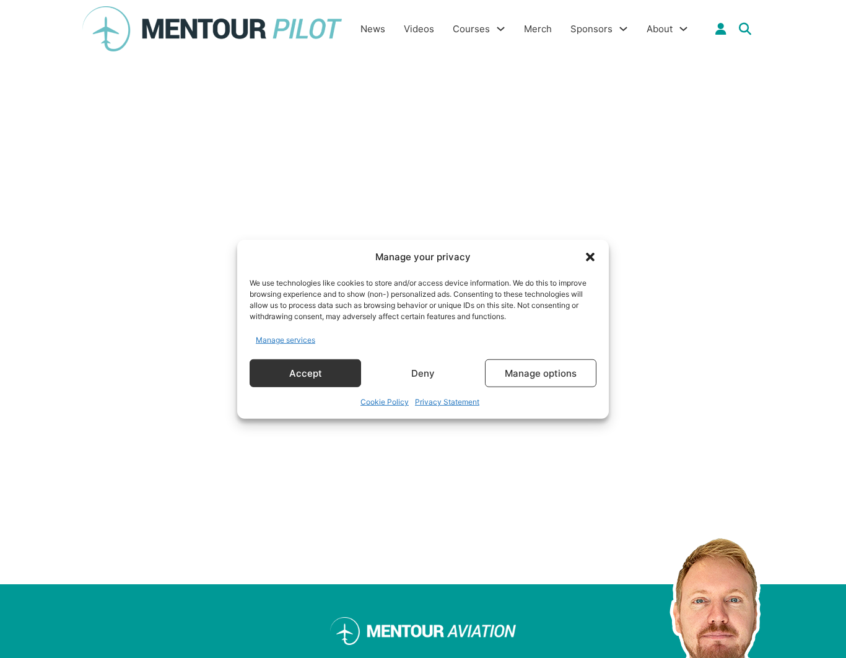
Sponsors (591, 29)
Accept (305, 373)
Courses (471, 29)
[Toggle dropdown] (720, 29)
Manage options (541, 373)
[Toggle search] (745, 29)
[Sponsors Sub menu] (623, 28)
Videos (419, 29)
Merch (538, 29)
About (660, 29)
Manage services (285, 339)
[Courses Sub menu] (500, 28)
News (372, 29)
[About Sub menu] (683, 28)
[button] (590, 257)
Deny (423, 373)
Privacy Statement (447, 401)
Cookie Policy (384, 401)
